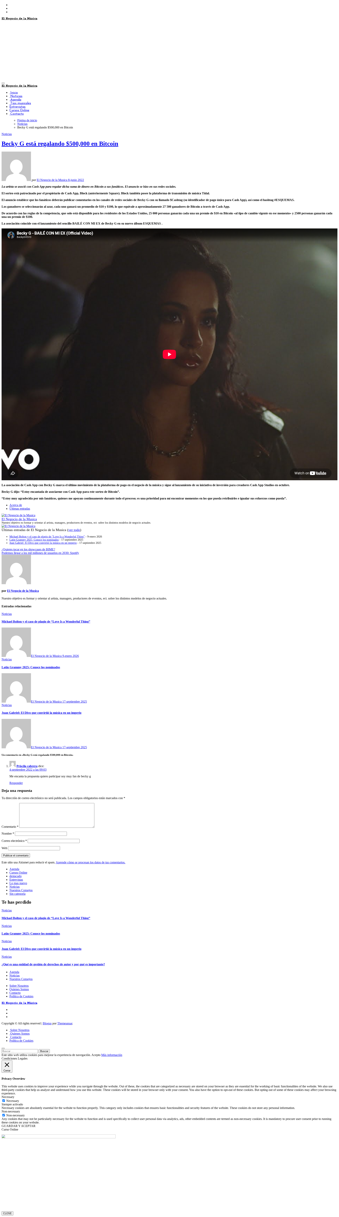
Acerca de (15, 505)
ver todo (74, 530)
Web (4, 848)
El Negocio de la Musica (52, 180)
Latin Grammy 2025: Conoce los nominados (34, 539)
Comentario (10, 826)
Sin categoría (17, 893)
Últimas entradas (19, 508)
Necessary (12, 1100)
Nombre (8, 833)
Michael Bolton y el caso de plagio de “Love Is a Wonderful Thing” (47, 536)
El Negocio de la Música (19, 18)
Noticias (15, 96)
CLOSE (7, 1213)
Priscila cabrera (26, 766)
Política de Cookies (21, 996)
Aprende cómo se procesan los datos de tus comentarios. (90, 862)
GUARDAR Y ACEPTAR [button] (19, 1126)
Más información (111, 1055)
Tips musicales (20, 103)
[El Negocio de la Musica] (18, 515)
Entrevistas (17, 106)
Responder (16, 783)
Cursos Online (19, 110)
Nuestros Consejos (21, 890)
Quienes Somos (19, 989)
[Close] (3, 1048)
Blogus (47, 1023)
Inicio (13, 92)
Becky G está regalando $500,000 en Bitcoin (60, 143)
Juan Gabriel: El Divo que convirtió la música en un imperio (43, 542)
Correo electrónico (14, 840)
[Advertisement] (169, 51)
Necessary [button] (8, 1097)
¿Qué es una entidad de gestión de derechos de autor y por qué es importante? (53, 964)
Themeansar (64, 1023)
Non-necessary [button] (11, 1111)
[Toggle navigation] (3, 83)
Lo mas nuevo (18, 883)
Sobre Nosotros (19, 985)
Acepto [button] (95, 1055)
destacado (15, 876)
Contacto (16, 114)
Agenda (15, 99)
